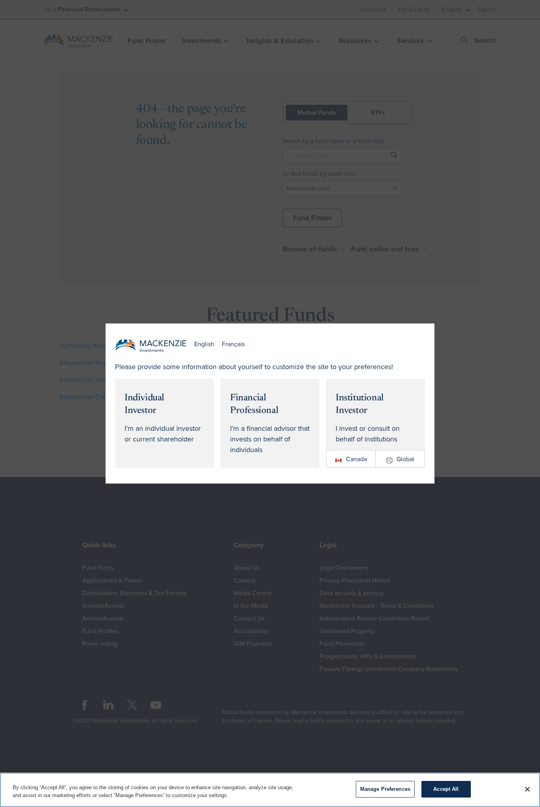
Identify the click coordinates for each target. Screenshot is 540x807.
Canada (356, 459)
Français (233, 344)
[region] (270, 790)
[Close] (527, 789)
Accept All (446, 789)
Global (405, 459)
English (204, 344)
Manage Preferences (385, 789)
